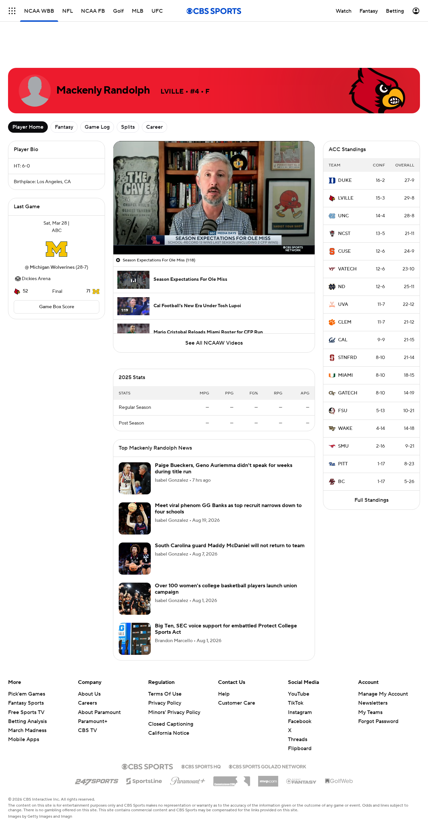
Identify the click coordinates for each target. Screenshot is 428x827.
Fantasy (64, 127)
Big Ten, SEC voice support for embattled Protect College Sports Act (226, 628)
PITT (343, 464)
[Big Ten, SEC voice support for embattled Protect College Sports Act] (135, 639)
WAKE (345, 429)
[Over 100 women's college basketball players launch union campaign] (135, 599)
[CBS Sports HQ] (201, 765)
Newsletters (373, 703)
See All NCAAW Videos (214, 343)
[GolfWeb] (339, 781)
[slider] (214, 235)
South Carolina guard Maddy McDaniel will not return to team (230, 545)
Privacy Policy (164, 703)
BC (341, 482)
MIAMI (345, 375)
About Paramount (99, 712)
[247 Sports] (96, 780)
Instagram (300, 712)
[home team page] (56, 249)
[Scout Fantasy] (301, 781)
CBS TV (87, 730)
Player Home (27, 127)
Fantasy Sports (26, 703)
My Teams (370, 712)
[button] (125, 245)
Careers (87, 703)
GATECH (347, 393)
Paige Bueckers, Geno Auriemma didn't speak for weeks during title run (223, 468)
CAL (342, 340)
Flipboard (300, 748)
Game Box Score (56, 307)
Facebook (299, 721)
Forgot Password (378, 721)
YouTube (298, 694)
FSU (342, 411)
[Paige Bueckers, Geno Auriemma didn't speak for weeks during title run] (135, 478)
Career (154, 127)
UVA (343, 305)
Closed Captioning (170, 724)
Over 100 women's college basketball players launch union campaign (226, 588)
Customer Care (236, 703)
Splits (128, 127)
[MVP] (268, 778)
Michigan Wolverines (52, 267)
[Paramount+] (187, 779)
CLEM (344, 322)
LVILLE (345, 198)
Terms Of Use (165, 694)
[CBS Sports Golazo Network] (267, 765)
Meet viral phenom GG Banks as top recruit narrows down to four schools (228, 508)
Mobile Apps (23, 739)
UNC (343, 216)
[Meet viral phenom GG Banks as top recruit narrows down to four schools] (135, 518)
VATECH (347, 269)
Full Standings (371, 500)
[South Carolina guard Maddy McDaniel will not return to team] (135, 559)
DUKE (345, 181)
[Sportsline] (144, 780)
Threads (297, 739)
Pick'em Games (26, 694)
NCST (344, 234)
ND (341, 287)
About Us (89, 694)
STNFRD (347, 358)
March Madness (27, 730)
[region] (214, 197)
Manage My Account (383, 694)
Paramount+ (92, 721)
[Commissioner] (231, 779)
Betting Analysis (27, 721)
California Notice (168, 733)
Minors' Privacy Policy (174, 712)
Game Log (97, 127)
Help (224, 694)
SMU (343, 446)
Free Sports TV (26, 712)
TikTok (295, 703)
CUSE (344, 251)
